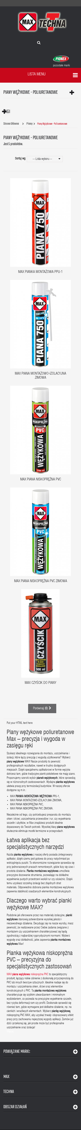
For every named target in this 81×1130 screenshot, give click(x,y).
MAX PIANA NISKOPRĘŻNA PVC (40, 480)
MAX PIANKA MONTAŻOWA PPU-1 (40, 272)
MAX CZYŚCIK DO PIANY (40, 683)
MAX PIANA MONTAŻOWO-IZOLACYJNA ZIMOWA (40, 376)
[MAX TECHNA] (42, 22)
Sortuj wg (20, 158)
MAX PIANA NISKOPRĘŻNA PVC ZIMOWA (40, 581)
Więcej (10, 1031)
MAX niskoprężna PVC (27, 974)
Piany (29, 124)
